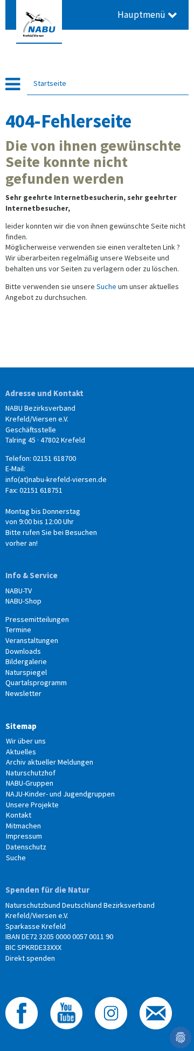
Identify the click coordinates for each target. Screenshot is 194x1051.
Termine (18, 629)
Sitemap (21, 726)
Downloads (23, 651)
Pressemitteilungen (37, 619)
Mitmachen (23, 826)
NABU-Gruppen (29, 783)
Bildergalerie (26, 661)
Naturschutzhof (31, 773)
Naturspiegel (26, 672)
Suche (106, 286)
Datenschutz (26, 847)
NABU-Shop (23, 601)
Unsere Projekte (32, 804)
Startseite (49, 83)
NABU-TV (18, 590)
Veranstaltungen (31, 640)
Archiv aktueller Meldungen (49, 762)
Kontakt (18, 815)
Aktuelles (21, 752)
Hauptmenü (142, 15)
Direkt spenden (30, 958)
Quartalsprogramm (36, 682)
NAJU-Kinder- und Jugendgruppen (60, 794)
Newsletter (23, 693)
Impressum (24, 836)
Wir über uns (26, 741)
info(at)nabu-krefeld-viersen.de (56, 479)
